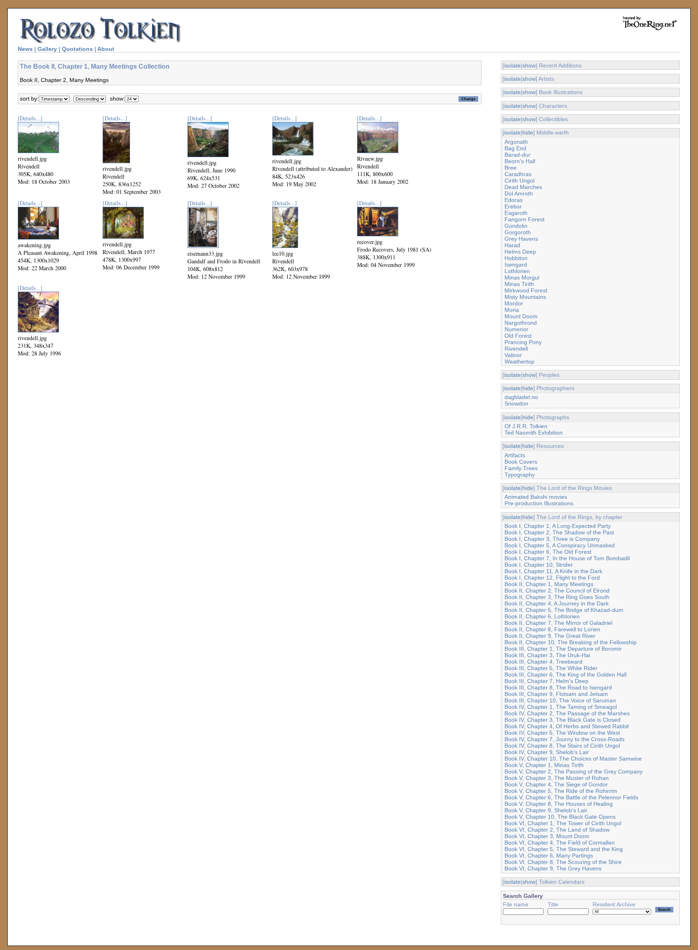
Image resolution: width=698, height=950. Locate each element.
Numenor (516, 329)
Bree (511, 167)
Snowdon (516, 403)
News (25, 49)
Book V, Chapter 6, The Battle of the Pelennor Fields (571, 797)
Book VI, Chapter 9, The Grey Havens (553, 868)
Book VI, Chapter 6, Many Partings (549, 855)
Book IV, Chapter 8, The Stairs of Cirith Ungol (562, 745)
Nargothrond (521, 322)
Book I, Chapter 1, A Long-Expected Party (558, 526)
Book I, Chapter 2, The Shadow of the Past (559, 532)
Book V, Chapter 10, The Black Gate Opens (560, 816)
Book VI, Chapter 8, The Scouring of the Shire (563, 862)
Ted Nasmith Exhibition (534, 432)
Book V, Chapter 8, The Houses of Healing (559, 804)
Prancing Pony (523, 342)
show (529, 65)
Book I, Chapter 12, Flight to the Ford (552, 577)
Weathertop (519, 361)
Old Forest (518, 335)
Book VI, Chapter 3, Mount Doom (547, 836)
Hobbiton (516, 258)
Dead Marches (523, 187)
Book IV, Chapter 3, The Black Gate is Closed (562, 720)
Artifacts (515, 455)
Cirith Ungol (519, 180)
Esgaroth (516, 213)
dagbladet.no (521, 397)
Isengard (516, 264)
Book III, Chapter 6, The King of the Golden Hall (566, 674)
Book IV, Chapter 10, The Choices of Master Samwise (573, 758)
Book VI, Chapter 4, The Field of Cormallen (560, 842)
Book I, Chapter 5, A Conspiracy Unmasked (560, 545)
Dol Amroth (519, 193)
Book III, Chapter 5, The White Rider (551, 668)
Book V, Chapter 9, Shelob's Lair (546, 810)
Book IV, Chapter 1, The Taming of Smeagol (561, 707)
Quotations (77, 49)
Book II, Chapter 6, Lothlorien (542, 616)
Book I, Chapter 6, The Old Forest (548, 552)
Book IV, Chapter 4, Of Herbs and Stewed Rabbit (567, 726)
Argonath (516, 142)
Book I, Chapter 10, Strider (539, 564)
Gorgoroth (518, 232)
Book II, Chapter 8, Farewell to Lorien (552, 629)
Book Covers (521, 461)
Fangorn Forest (525, 219)
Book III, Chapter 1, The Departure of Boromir (563, 648)
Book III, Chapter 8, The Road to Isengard (558, 687)
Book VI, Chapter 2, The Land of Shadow (557, 829)
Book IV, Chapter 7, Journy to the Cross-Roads (564, 739)
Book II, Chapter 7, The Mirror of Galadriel (558, 623)
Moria (512, 310)
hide (527, 132)
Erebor (513, 206)
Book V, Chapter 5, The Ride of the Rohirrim (561, 791)
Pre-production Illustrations (539, 503)
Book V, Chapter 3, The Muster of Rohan (557, 778)
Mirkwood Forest (526, 290)
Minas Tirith (519, 284)
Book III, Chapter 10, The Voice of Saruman (560, 700)
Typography (520, 474)
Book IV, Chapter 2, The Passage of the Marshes (567, 713)
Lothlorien (517, 271)
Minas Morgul (522, 277)
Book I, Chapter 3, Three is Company (552, 539)
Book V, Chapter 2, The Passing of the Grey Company (574, 771)
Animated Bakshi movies (536, 497)
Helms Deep (520, 251)
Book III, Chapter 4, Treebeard (543, 661)
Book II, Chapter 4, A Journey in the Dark (557, 603)
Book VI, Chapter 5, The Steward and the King (564, 849)
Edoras (514, 200)
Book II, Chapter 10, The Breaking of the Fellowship (571, 642)
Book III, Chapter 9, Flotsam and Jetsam (556, 694)
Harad (512, 245)
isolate (512, 65)
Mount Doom (521, 316)
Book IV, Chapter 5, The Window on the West (562, 732)
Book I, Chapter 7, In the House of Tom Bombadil (567, 558)
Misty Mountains (525, 297)
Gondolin (516, 226)
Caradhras (518, 174)
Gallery (47, 49)
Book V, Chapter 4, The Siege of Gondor (556, 784)
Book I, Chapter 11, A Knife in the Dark (553, 571)
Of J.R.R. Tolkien (526, 426)
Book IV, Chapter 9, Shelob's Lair (547, 752)
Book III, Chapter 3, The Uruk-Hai (547, 655)
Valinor (513, 355)
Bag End (515, 148)
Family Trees (521, 468)
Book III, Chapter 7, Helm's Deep (547, 681)
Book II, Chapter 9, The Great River (550, 636)
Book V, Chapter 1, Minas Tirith (544, 765)
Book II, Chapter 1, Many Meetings (549, 584)
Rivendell (516, 348)
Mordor (514, 303)
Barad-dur (517, 154)
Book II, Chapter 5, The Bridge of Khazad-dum (564, 610)
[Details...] (30, 118)
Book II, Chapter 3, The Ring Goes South (557, 597)
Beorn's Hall (520, 161)
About (105, 49)
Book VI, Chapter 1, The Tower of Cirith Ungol (563, 823)
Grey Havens (521, 238)
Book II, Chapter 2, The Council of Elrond (557, 590)
